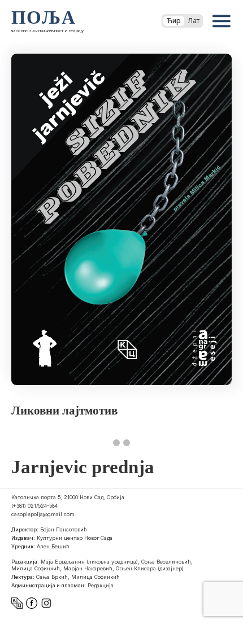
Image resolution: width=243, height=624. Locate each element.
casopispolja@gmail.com (43, 514)
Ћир (174, 20)
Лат (193, 20)
